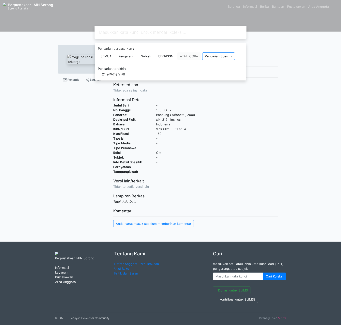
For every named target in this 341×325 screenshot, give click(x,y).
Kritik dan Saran (126, 273)
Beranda (234, 6)
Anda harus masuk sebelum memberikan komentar (153, 224)
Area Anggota (318, 6)
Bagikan (95, 79)
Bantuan (278, 6)
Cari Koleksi (274, 276)
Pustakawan (296, 6)
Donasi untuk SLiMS (233, 290)
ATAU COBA (189, 56)
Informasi (250, 6)
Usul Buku (121, 269)
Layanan (61, 272)
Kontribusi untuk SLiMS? (237, 299)
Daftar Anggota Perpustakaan (136, 264)
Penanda (73, 79)
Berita (264, 6)
